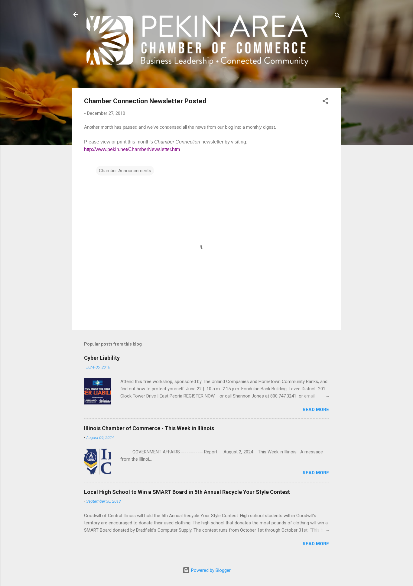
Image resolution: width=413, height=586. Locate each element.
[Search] (337, 16)
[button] (325, 102)
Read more (316, 409)
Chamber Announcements (125, 170)
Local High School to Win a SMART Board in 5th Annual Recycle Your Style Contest (187, 492)
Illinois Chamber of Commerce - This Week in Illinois (149, 428)
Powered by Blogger (210, 570)
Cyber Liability (102, 358)
